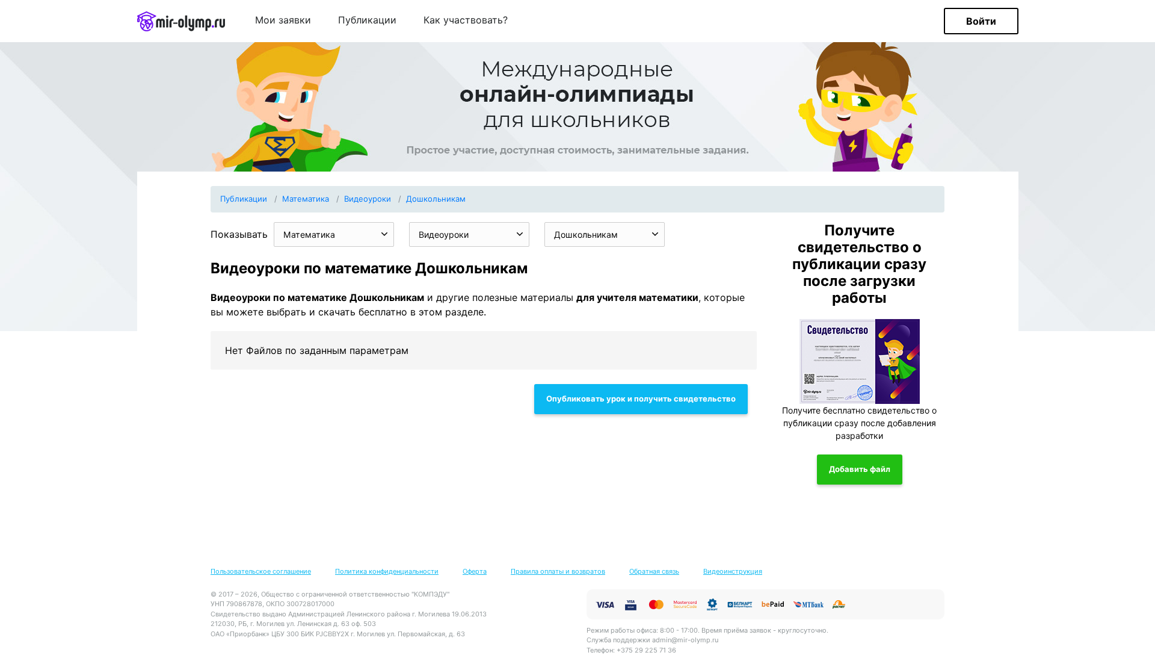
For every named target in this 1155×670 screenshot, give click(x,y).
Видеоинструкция (732, 571)
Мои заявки (283, 20)
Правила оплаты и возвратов (558, 571)
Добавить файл (859, 469)
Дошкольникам (436, 198)
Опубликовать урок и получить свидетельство (641, 398)
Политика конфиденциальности (387, 571)
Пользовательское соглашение (261, 571)
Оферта (475, 571)
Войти (981, 21)
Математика (305, 198)
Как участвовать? (466, 20)
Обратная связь (654, 571)
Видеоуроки (367, 198)
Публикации (367, 20)
